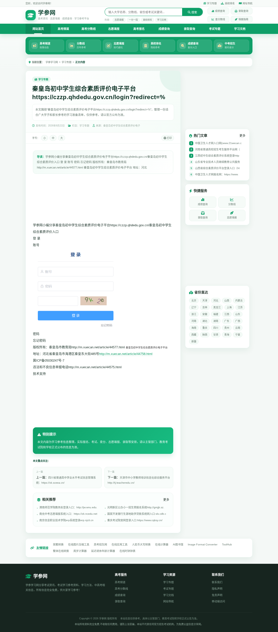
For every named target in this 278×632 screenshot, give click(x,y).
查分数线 (220, 19)
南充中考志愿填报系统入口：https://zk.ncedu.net (68, 513)
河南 (193, 321)
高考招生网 (100, 544)
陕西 (204, 334)
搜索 (194, 12)
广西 (237, 321)
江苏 (240, 307)
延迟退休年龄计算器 (103, 550)
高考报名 (139, 28)
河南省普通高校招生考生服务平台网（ (217, 149)
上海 (229, 307)
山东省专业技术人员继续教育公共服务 (217, 161)
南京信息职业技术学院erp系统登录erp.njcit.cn (66, 520)
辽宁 (193, 307)
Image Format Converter (202, 544)
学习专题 (212, 3)
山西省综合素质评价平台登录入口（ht (217, 168)
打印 (169, 138)
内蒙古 (239, 300)
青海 (226, 334)
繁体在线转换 (61, 550)
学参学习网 (52, 62)
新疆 (193, 341)
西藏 (193, 334)
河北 (215, 300)
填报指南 (243, 19)
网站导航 (168, 601)
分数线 (232, 204)
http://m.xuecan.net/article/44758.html (125, 354)
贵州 (226, 327)
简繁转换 (58, 544)
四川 (215, 327)
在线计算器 (161, 544)
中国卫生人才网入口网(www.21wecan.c (218, 143)
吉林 (204, 307)
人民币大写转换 (141, 544)
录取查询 (243, 10)
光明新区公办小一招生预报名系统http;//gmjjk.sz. (135, 507)
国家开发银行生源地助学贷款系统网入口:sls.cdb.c (136, 513)
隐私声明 (217, 588)
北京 (193, 300)
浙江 (193, 314)
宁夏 (237, 334)
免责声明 (217, 595)
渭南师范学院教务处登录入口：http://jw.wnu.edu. (68, 507)
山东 (237, 314)
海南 (193, 327)
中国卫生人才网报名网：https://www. (216, 174)
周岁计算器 (80, 550)
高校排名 (230, 3)
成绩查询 (220, 10)
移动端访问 (218, 601)
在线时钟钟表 (127, 550)
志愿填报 (119, 20)
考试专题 (214, 28)
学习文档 (161, 20)
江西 (226, 314)
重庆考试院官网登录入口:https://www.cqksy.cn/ (134, 520)
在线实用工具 (119, 544)
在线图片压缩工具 (78, 544)
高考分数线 (89, 28)
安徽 (204, 314)
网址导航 (247, 3)
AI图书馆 (178, 544)
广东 (226, 321)
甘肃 (215, 334)
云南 (237, 327)
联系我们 (217, 582)
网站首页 (38, 28)
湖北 (204, 321)
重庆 (204, 327)
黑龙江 (217, 307)
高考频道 (63, 28)
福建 (215, 314)
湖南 (215, 321)
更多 (166, 499)
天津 (204, 300)
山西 (226, 300)
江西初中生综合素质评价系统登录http (217, 155)
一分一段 (133, 20)
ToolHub (227, 544)
